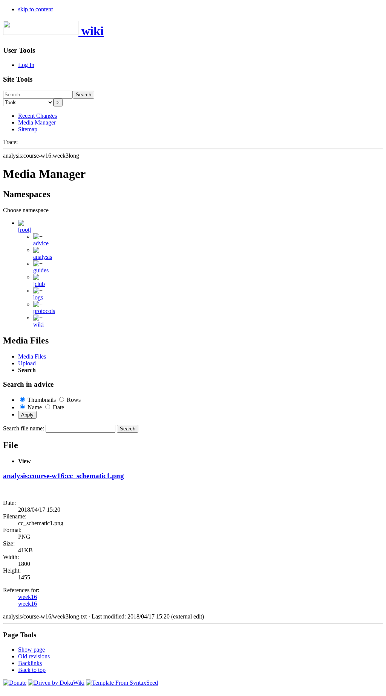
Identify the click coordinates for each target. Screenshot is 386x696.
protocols (44, 311)
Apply (27, 415)
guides (41, 270)
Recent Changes (37, 115)
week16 (27, 597)
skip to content (35, 9)
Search (83, 94)
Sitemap (27, 129)
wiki (38, 324)
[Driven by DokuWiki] (56, 682)
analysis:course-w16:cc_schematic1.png (63, 476)
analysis (42, 257)
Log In (26, 65)
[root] (24, 229)
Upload (27, 363)
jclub (39, 284)
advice (41, 243)
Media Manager (37, 122)
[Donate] (14, 682)
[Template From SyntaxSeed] (122, 682)
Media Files (32, 356)
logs (38, 297)
